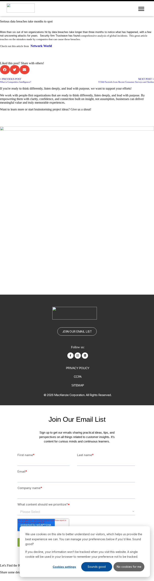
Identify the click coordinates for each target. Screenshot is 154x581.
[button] (141, 9)
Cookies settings (64, 566)
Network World (41, 46)
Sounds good (97, 566)
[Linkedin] (85, 355)
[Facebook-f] (70, 355)
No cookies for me (129, 566)
